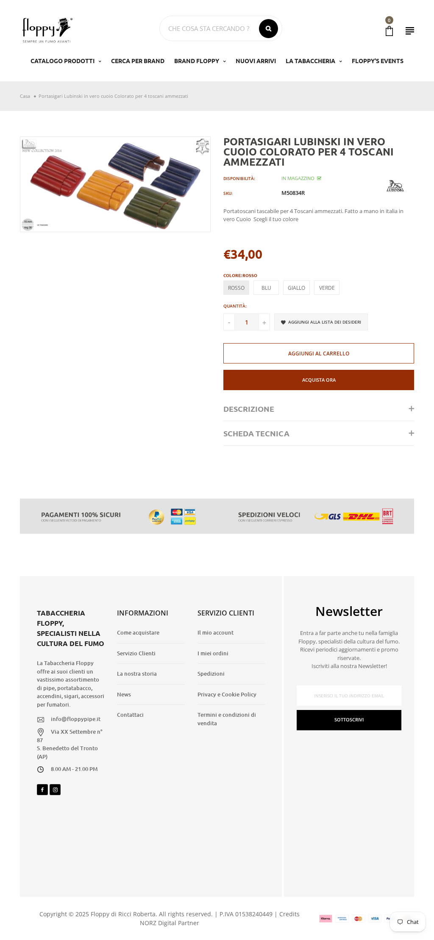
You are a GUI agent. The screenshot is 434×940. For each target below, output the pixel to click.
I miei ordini (213, 653)
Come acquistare (138, 632)
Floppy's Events (377, 60)
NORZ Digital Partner (169, 923)
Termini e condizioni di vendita (227, 719)
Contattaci (130, 714)
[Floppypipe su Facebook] (42, 789)
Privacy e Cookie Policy (227, 694)
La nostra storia (137, 673)
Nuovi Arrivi (256, 60)
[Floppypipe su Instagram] (55, 789)
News (124, 694)
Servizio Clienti (136, 653)
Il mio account (216, 632)
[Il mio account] (410, 30)
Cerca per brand (137, 60)
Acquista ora (319, 380)
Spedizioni (211, 673)
